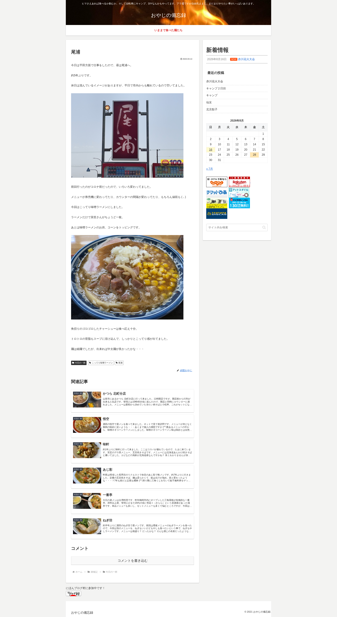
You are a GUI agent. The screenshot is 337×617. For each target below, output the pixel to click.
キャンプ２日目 (216, 88)
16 (210, 149)
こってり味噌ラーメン (102, 363)
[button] (264, 227)
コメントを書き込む (133, 560)
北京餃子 (211, 109)
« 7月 (209, 168)
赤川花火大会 (214, 81)
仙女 (209, 102)
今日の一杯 (80, 363)
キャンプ (211, 95)
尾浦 (120, 363)
